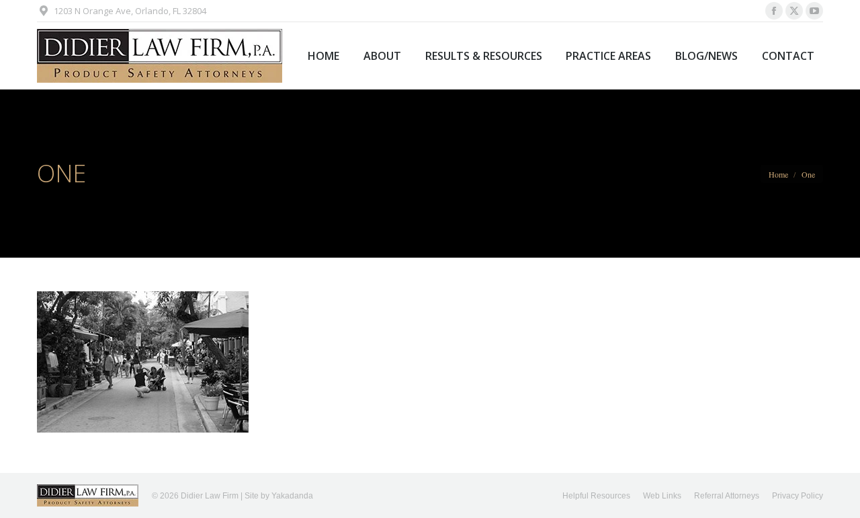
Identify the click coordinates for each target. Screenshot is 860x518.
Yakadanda (292, 496)
